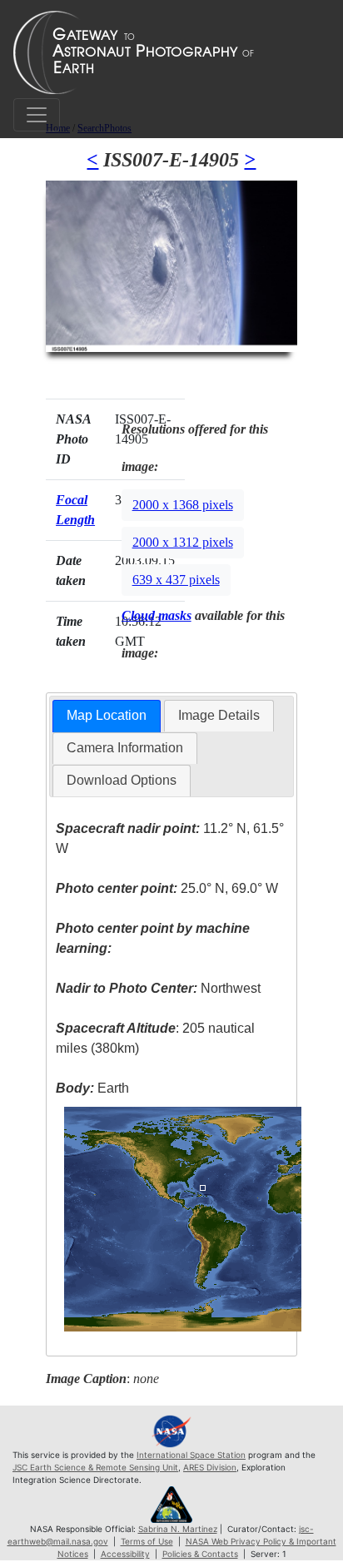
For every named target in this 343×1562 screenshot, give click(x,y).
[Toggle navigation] (36, 114)
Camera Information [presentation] (125, 748)
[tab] (106, 716)
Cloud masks (156, 615)
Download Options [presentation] (121, 780)
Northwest (158, 988)
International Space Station (191, 1455)
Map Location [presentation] (107, 715)
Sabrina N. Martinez (177, 1529)
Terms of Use (147, 1541)
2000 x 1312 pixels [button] (182, 542)
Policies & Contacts (200, 1554)
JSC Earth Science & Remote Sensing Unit (95, 1467)
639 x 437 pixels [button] (176, 580)
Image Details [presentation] (219, 715)
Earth (92, 1088)
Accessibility (125, 1554)
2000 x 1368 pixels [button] (182, 505)
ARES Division (209, 1467)
